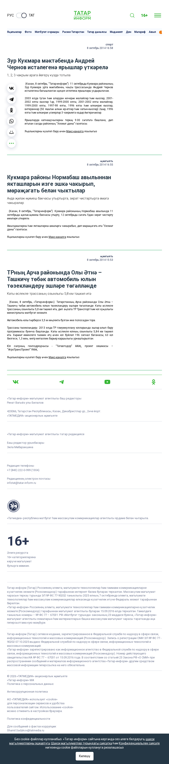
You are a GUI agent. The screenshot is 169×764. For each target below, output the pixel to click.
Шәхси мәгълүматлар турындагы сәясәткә (81, 743)
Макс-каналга (75, 131)
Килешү (84, 756)
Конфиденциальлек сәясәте (139, 743)
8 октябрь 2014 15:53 (100, 259)
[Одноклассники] (11, 110)
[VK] (16, 382)
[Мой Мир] (11, 132)
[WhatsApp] (11, 121)
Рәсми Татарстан (73, 32)
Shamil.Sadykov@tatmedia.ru (25, 730)
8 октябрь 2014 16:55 (100, 164)
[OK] (153, 382)
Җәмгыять (106, 161)
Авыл (152, 32)
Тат (32, 15)
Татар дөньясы (97, 32)
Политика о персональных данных (30, 684)
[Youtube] (107, 382)
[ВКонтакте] (11, 88)
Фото (28, 32)
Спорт (109, 44)
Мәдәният (116, 32)
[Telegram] (11, 99)
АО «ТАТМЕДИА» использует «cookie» (32, 699)
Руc (10, 15)
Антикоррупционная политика (27, 691)
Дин (128, 32)
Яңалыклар (14, 32)
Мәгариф (140, 32)
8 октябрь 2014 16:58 (100, 48)
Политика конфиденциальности (28, 718)
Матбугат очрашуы (47, 32)
